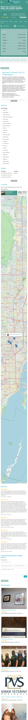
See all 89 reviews (23, 17)
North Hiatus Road (19, 8)
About (7, 21)
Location (20, 21)
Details (16, 21)
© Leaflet (19, 483)
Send (25, 576)
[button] (12, 331)
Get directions (4, 189)
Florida (7, 8)
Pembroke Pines (12, 8)
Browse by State (4, 68)
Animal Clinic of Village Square (20, 60)
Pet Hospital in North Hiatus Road (6, 60)
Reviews (25, 21)
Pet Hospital (3, 8)
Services (11, 21)
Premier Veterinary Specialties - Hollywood (14, 334)
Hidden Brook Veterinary (5, 59)
